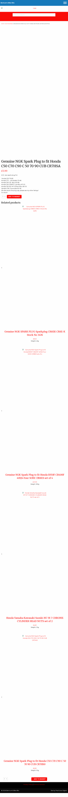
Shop (2, 23)
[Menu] (65, 3)
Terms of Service (39, 784)
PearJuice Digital (61, 790)
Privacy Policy (28, 784)
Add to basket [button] (40, 779)
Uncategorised (9, 23)
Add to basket (14, 196)
